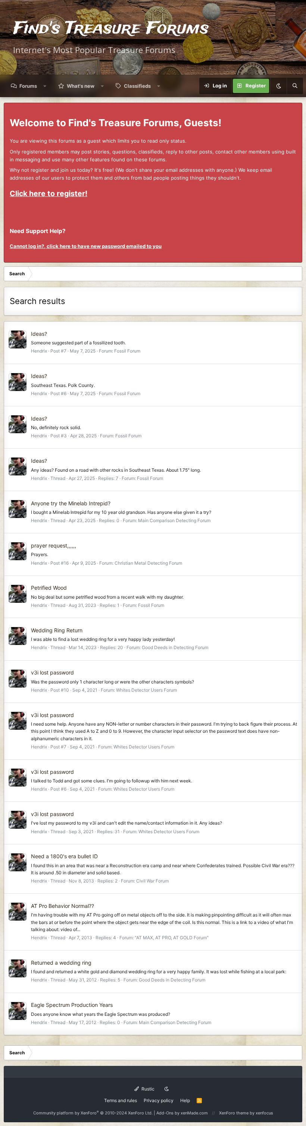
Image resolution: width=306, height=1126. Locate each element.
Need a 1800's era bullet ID (64, 856)
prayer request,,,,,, (53, 545)
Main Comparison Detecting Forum (174, 520)
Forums (28, 86)
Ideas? (39, 334)
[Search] (295, 86)
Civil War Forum (152, 881)
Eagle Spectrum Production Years (72, 1005)
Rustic (147, 1089)
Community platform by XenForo (93, 1113)
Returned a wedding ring (61, 962)
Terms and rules (120, 1100)
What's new (80, 86)
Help (185, 1100)
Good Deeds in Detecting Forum (175, 647)
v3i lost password (52, 672)
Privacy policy (159, 1100)
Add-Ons (165, 1113)
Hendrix (39, 351)
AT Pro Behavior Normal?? (62, 906)
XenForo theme (234, 1113)
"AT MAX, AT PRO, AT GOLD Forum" (172, 937)
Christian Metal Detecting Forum (148, 563)
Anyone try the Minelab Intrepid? (70, 503)
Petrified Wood (49, 587)
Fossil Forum (127, 351)
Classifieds (137, 86)
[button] (45, 85)
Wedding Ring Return (56, 630)
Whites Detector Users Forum (146, 690)
